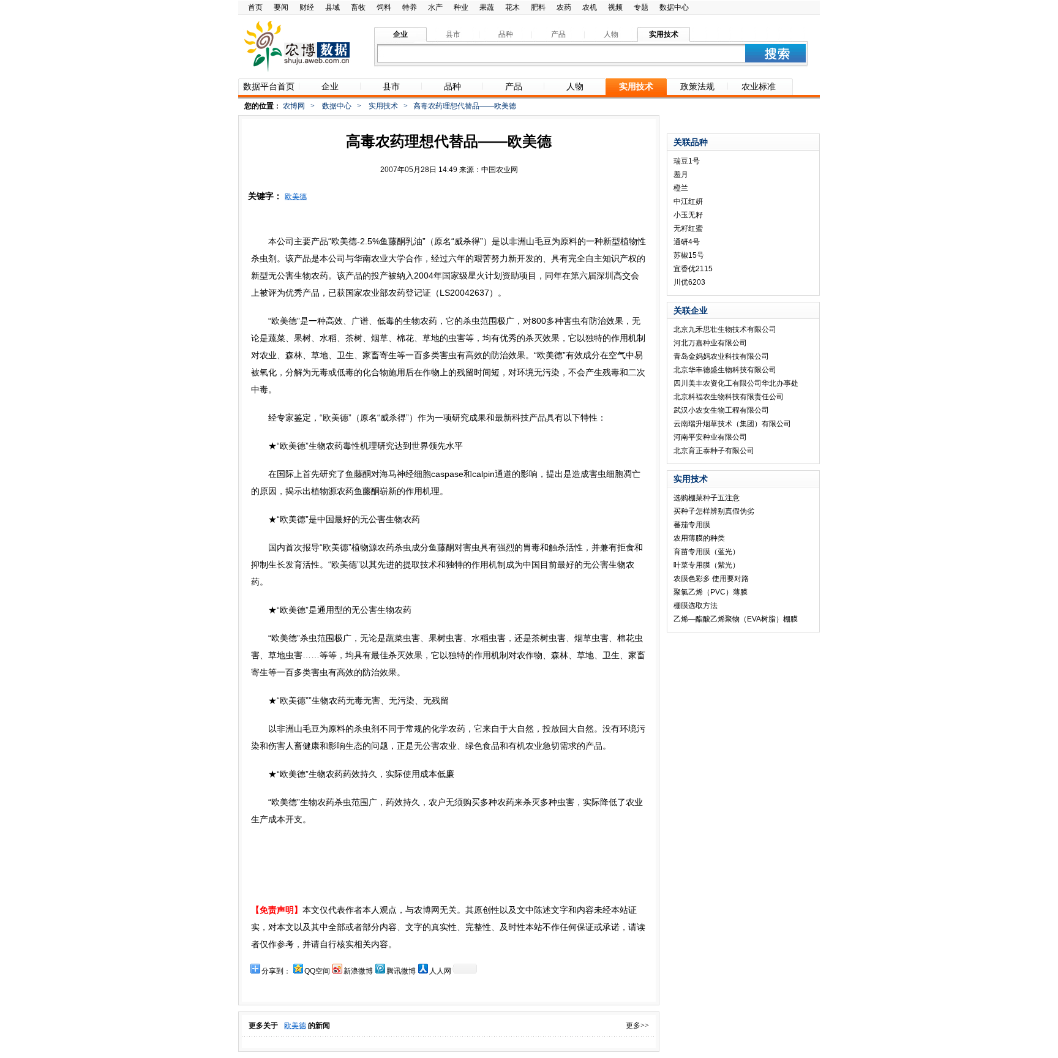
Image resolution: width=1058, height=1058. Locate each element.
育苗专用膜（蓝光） (706, 551)
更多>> (637, 1025)
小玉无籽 (688, 215)
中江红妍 (688, 201)
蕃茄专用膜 (691, 524)
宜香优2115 (693, 268)
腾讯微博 (401, 971)
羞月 (680, 174)
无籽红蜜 (688, 228)
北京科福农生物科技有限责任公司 (728, 396)
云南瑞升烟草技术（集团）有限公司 (732, 423)
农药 (564, 7)
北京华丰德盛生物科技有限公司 (724, 370)
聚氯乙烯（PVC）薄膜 (710, 592)
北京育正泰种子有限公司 (713, 450)
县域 (332, 7)
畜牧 (358, 7)
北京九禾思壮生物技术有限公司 (724, 329)
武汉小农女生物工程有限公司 (721, 410)
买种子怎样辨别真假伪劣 (713, 511)
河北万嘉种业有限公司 (710, 343)
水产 (435, 7)
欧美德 (296, 196)
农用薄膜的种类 (699, 538)
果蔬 (486, 7)
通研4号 (686, 242)
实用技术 (383, 106)
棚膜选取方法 (695, 605)
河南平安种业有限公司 (710, 437)
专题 (641, 7)
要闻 (281, 7)
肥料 (538, 7)
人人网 (440, 971)
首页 (255, 7)
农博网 (294, 106)
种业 (461, 7)
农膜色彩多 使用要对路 (711, 578)
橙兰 (680, 188)
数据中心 (674, 7)
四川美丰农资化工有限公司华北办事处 (735, 383)
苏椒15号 (688, 255)
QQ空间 (317, 971)
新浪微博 (358, 971)
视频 (615, 7)
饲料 (384, 7)
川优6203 (689, 282)
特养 (409, 7)
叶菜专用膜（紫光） (706, 565)
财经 (306, 7)
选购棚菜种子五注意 (706, 497)
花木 (512, 7)
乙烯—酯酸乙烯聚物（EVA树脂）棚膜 (735, 619)
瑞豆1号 (686, 161)
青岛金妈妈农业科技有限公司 (721, 356)
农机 (589, 7)
